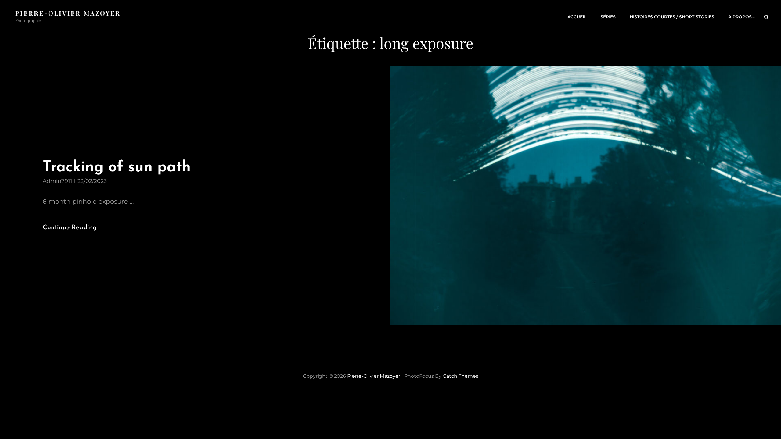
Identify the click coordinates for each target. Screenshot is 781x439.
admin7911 (57, 181)
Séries (608, 17)
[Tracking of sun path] (585, 195)
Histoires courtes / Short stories (672, 17)
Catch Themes (460, 376)
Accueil (576, 17)
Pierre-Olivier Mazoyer (68, 13)
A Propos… (741, 17)
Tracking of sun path (117, 167)
